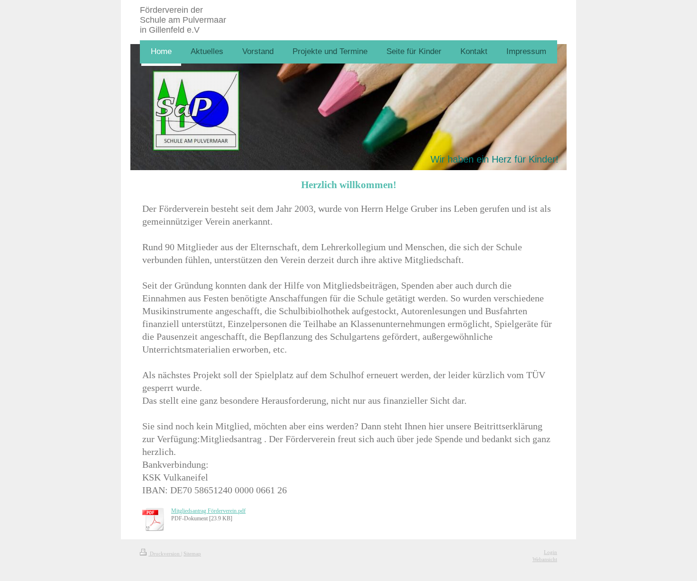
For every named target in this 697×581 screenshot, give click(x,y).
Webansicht (544, 559)
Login (550, 552)
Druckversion (164, 553)
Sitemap (192, 553)
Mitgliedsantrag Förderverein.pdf (208, 511)
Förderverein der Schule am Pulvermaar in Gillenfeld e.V (183, 20)
